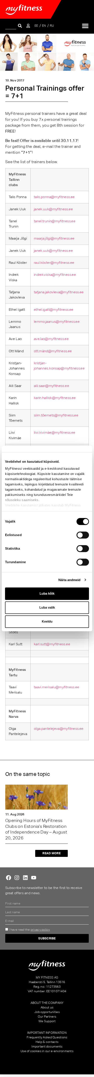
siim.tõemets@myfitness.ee (56, 415)
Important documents (46, 1046)
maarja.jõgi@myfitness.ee (54, 238)
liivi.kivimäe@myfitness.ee (54, 432)
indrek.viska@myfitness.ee (55, 275)
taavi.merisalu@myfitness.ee (56, 687)
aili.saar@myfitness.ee (51, 386)
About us (47, 1007)
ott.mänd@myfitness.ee (53, 351)
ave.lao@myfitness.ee (51, 339)
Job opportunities (47, 1012)
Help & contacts (47, 1042)
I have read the (29, 929)
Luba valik (47, 607)
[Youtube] (33, 877)
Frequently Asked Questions (47, 1037)
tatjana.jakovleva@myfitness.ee (59, 292)
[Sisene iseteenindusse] (28, 26)
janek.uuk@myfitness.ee (53, 209)
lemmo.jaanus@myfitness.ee (57, 321)
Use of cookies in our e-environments (47, 1051)
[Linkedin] (25, 877)
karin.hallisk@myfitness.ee (55, 398)
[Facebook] (8, 877)
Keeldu (47, 621)
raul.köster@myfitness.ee (54, 263)
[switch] (83, 535)
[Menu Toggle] (85, 25)
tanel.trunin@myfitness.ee (54, 221)
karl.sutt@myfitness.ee (52, 644)
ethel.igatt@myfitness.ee (53, 309)
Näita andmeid (69, 580)
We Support (47, 1021)
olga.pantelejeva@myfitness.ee (58, 729)
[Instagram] (17, 877)
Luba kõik (47, 593)
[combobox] (10, 25)
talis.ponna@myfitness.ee (54, 197)
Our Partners (47, 1016)
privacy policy (40, 929)
